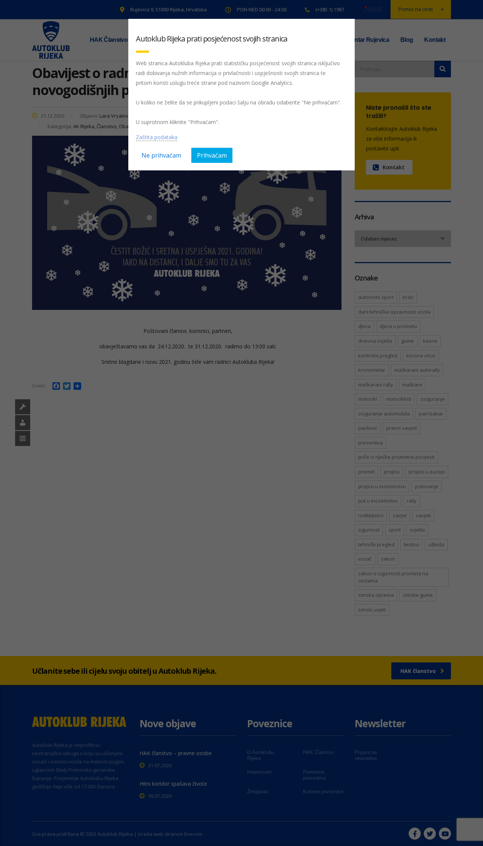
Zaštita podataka (156, 137)
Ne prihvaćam (161, 155)
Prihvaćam (212, 155)
